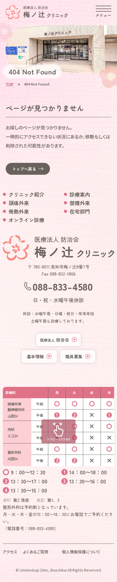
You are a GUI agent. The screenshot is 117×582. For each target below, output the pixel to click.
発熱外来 (19, 211)
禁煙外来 (80, 202)
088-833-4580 (63, 286)
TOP (9, 84)
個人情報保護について (81, 552)
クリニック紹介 (26, 194)
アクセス (10, 552)
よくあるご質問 (35, 552)
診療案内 (80, 194)
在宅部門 (80, 211)
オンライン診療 (26, 219)
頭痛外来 (19, 202)
